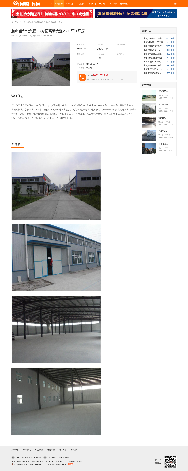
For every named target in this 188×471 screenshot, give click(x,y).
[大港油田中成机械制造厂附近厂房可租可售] (149, 100)
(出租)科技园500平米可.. (153, 42)
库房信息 (69, 3)
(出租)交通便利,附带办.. (153, 57)
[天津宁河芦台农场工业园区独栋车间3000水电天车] (149, 140)
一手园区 (103, 3)
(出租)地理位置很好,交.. (153, 69)
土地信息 (80, 3)
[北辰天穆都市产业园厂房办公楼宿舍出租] (149, 153)
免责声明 (51, 449)
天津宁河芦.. (163, 130)
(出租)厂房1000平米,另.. (153, 61)
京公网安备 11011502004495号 (27, 464)
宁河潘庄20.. (163, 117)
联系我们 (27, 449)
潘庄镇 (160, 122)
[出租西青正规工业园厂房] (149, 113)
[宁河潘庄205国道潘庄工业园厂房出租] (149, 126)
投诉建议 (74, 449)
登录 (175, 3)
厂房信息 (59, 3)
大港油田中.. (163, 91)
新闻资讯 (124, 3)
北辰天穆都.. (163, 144)
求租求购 (113, 3)
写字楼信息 (91, 3)
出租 (99, 58)
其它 (160, 95)
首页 (50, 3)
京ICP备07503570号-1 (56, 464)
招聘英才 (62, 449)
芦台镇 (160, 135)
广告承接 (39, 449)
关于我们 (15, 449)
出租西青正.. (163, 104)
